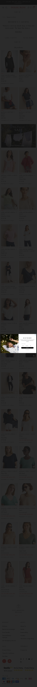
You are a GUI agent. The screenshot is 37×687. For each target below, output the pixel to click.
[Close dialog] (35, 335)
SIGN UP (27, 347)
